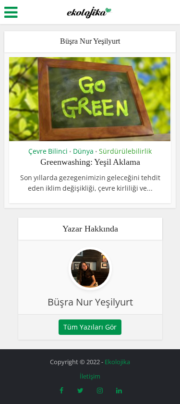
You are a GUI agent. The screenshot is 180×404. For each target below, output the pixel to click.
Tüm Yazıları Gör (90, 326)
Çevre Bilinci (48, 151)
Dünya (83, 151)
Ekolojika (117, 361)
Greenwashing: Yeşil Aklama (90, 162)
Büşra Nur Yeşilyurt (90, 301)
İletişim (90, 376)
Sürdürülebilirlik (125, 151)
